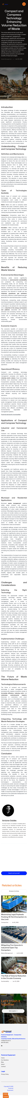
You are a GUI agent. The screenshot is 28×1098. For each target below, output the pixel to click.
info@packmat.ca (6, 1040)
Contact (3, 1066)
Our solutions (13, 1016)
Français (6, 1096)
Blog (2, 1062)
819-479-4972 (4, 1042)
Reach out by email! (14, 873)
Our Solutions (5, 1060)
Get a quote (13, 1011)
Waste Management (6, 59)
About (2, 1064)
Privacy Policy (5, 1074)
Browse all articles (14, 891)
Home (2, 1058)
